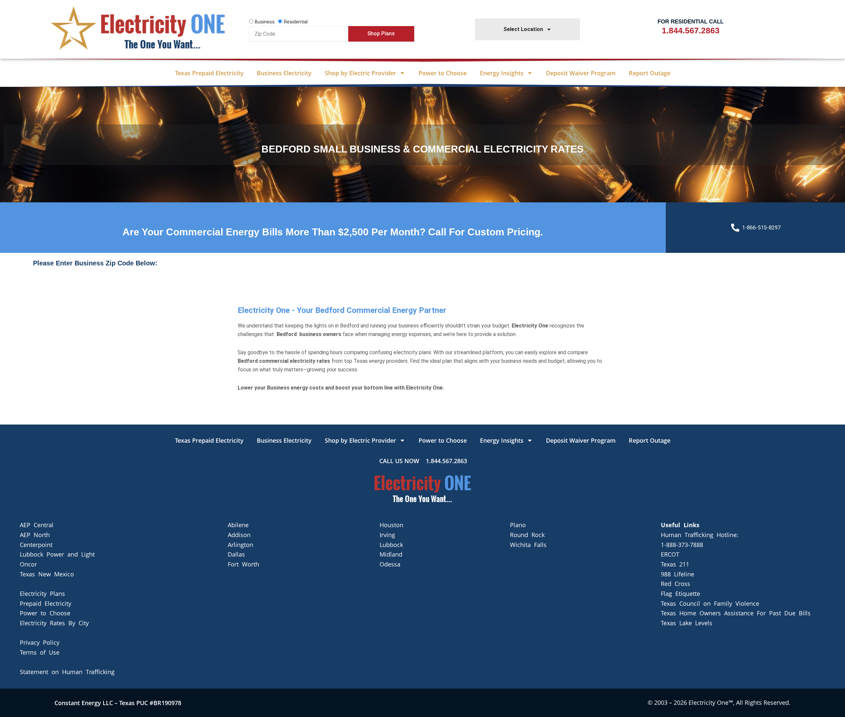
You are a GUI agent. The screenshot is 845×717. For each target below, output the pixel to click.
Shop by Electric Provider (360, 73)
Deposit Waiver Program (581, 73)
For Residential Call (691, 21)
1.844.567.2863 (691, 30)
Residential (296, 21)
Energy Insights (502, 73)
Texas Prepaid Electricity (209, 73)
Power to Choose (443, 73)
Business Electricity (284, 73)
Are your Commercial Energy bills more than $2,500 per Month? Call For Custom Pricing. (332, 231)
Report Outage (649, 73)
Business (265, 21)
